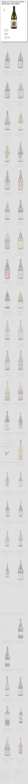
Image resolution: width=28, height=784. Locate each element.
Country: (6, 29)
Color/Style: (7, 37)
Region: (6, 33)
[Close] (26, 2)
